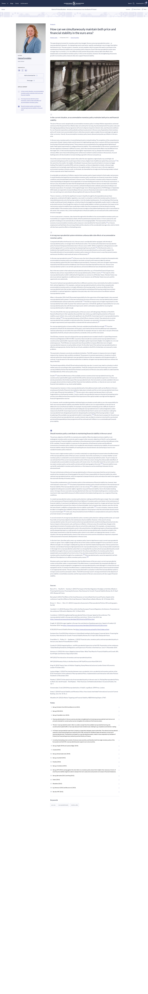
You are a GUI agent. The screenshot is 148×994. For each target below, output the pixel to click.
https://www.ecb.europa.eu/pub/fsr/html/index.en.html (92, 629)
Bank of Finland (137, 9)
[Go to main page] (74, 3)
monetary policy (74, 805)
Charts (17, 3)
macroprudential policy (63, 805)
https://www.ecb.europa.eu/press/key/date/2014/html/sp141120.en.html (85, 625)
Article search (24, 3)
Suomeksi (128, 9)
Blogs (11, 3)
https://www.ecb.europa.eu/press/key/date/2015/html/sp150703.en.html (72, 619)
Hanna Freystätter (24, 58)
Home (3, 9)
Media (145, 9)
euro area (53, 805)
